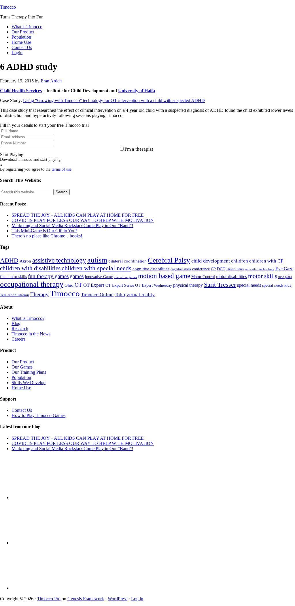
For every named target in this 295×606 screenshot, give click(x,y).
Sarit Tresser (220, 284)
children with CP (266, 261)
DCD (221, 269)
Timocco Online (97, 294)
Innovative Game (99, 277)
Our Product (23, 361)
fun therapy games (48, 276)
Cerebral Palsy (169, 260)
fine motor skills (13, 276)
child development (210, 261)
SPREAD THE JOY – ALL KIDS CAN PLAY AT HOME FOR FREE (78, 215)
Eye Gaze (284, 268)
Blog (16, 323)
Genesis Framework (85, 598)
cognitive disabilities (151, 269)
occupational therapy (31, 284)
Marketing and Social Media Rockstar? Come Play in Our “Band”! (72, 225)
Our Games (22, 367)
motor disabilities (231, 276)
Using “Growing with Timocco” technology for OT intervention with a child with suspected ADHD (114, 100)
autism (97, 260)
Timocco (8, 7)
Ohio (69, 285)
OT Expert (93, 285)
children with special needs (96, 268)
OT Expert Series (119, 285)
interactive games (125, 277)
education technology (259, 269)
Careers (18, 339)
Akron (25, 261)
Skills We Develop (29, 382)
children (239, 261)
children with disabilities (30, 268)
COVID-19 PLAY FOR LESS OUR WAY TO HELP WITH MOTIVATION (83, 220)
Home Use (21, 387)
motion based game (164, 276)
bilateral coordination (127, 261)
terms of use (61, 169)
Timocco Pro (48, 598)
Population (21, 377)
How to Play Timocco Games (38, 415)
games (77, 276)
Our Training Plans (29, 372)
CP (213, 269)
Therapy (39, 294)
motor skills (262, 276)
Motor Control (203, 277)
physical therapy (188, 285)
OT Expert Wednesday (153, 285)
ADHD (9, 260)
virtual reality (140, 294)
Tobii (120, 294)
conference (201, 269)
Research (20, 328)
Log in (137, 598)
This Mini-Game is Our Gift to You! (44, 230)
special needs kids (276, 285)
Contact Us (22, 410)
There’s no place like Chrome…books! (47, 235)
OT (78, 285)
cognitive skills (181, 269)
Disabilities (235, 269)
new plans (285, 277)
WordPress (117, 598)
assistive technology (59, 260)
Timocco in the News (31, 333)
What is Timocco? (28, 318)
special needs (249, 285)
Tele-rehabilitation (14, 295)
